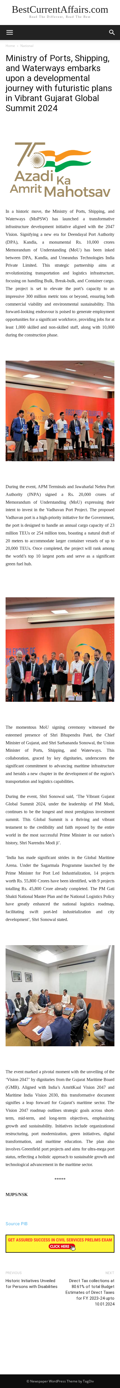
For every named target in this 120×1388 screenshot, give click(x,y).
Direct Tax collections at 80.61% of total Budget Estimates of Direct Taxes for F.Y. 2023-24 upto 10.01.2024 (90, 1292)
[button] (112, 32)
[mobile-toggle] (9, 32)
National (26, 45)
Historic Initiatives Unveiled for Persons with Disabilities (31, 1283)
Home (10, 45)
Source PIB (17, 1223)
